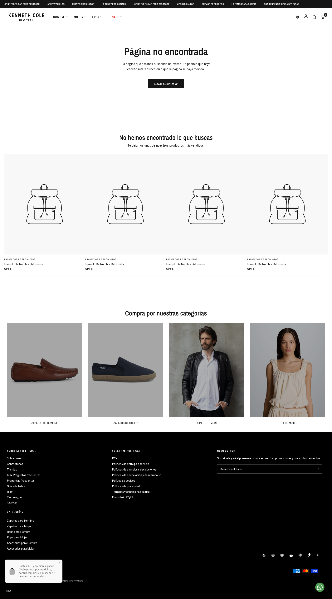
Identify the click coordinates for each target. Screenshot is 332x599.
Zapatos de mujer (125, 423)
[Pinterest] (303, 555)
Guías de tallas (16, 486)
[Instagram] (285, 555)
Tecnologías (14, 497)
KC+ (114, 458)
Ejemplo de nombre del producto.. (26, 264)
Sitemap (12, 503)
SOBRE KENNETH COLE (21, 450)
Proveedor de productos (19, 259)
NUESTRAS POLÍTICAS (126, 450)
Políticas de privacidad (126, 486)
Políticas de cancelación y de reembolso (136, 475)
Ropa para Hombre (18, 531)
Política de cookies (123, 480)
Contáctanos (15, 464)
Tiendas (12, 469)
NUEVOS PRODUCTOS (74, 4)
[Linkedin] (321, 555)
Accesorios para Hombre (22, 543)
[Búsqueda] (314, 17)
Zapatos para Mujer (19, 526)
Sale (115, 17)
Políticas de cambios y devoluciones (134, 469)
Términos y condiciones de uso (131, 491)
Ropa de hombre (206, 423)
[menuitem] (60, 17)
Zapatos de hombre (44, 423)
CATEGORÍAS (15, 511)
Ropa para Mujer (17, 537)
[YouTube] (294, 555)
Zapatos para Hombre (20, 520)
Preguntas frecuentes (21, 480)
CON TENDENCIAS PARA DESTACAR (143, 4)
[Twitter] (275, 555)
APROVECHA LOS (47, 4)
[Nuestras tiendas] (297, 17)
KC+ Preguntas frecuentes (24, 475)
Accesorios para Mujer (20, 548)
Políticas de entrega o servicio (130, 464)
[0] (322, 17)
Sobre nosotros (16, 458)
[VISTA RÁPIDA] (44, 204)
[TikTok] (312, 555)
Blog (10, 491)
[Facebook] (266, 555)
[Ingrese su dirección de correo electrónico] (318, 469)
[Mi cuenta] (306, 17)
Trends (97, 17)
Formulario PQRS (122, 497)
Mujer (78, 17)
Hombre (59, 17)
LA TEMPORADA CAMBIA (105, 4)
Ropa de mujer (287, 423)
